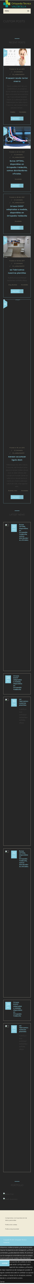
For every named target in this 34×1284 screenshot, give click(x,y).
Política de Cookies (11, 1224)
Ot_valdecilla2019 (18, 74)
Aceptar (5, 1263)
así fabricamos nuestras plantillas (23, 702)
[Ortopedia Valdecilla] (17, 4)
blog (9, 285)
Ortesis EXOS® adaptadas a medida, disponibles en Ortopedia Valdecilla (17, 682)
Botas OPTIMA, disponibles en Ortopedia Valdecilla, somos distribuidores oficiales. (17, 167)
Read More (16, 118)
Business (14, 285)
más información (25, 1258)
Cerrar (2, 1282)
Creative (12, 112)
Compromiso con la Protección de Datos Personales (16, 1219)
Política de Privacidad (12, 1229)
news (15, 490)
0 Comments (18, 72)
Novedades (22, 112)
